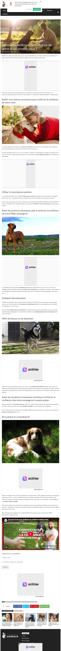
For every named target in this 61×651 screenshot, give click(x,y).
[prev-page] (56, 611)
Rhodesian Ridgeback (50, 287)
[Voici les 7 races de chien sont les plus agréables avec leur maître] (30, 617)
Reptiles (42, 10)
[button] (58, 12)
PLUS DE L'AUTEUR (18, 610)
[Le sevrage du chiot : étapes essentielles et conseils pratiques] (7, 617)
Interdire (29, 9)
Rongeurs (49, 10)
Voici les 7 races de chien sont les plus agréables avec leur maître (30, 625)
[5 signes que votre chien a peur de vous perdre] (54, 617)
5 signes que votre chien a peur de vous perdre (54, 624)
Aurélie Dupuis (6, 51)
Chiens (7, 17)
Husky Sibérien (25, 386)
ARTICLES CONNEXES (7, 610)
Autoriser (37, 9)
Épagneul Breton (9, 601)
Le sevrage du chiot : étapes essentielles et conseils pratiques (7, 624)
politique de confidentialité (16, 562)
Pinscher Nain (18, 152)
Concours (5, 14)
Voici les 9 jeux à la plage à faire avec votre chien (18, 624)
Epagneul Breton (9, 497)
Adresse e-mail (7, 557)
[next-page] (58, 611)
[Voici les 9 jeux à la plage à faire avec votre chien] (19, 617)
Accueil (4, 10)
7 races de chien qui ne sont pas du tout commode (41, 624)
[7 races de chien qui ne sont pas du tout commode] (42, 617)
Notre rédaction (25, 638)
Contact (23, 636)
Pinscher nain (24, 601)
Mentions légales (26, 640)
